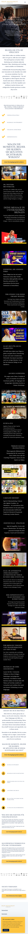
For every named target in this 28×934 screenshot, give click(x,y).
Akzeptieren (6, 930)
